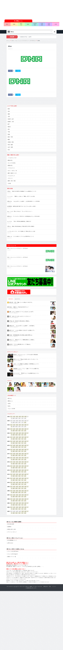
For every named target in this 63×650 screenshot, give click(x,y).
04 (19, 416)
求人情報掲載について (12, 540)
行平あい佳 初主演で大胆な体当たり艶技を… (19, 321)
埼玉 (9, 129)
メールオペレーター (12, 157)
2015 (8, 462)
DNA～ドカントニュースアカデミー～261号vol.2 (17, 266)
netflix (9, 403)
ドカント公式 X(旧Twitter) (13, 551)
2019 (8, 445)
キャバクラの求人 (12, 163)
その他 (9, 183)
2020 (8, 441)
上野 (9, 116)
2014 (8, 466)
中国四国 (42, 24)
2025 (8, 420)
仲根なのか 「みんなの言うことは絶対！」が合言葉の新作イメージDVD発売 (23, 201)
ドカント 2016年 (11, 408)
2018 (8, 449)
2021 (8, 437)
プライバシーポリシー (12, 531)
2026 (8, 416)
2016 (8, 457)
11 (21, 430)
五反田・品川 (11, 119)
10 (18, 430)
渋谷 (9, 111)
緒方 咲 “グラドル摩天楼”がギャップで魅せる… (20, 344)
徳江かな (10, 398)
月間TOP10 (10, 299)
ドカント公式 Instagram (13, 554)
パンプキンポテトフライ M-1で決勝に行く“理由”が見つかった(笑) (21, 231)
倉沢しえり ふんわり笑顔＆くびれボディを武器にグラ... (22, 330)
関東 (14, 24)
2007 (8, 495)
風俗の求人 (10, 160)
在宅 (56, 24)
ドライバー (10, 178)
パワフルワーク (11, 168)
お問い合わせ (10, 543)
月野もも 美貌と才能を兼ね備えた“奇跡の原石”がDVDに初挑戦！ (21, 226)
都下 (9, 124)
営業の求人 (10, 165)
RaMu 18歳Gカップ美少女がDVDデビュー (19, 307)
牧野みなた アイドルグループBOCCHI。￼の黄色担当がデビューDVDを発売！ (23, 216)
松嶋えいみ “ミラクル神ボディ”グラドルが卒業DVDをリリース (20, 236)
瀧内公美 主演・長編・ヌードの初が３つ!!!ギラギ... (21, 302)
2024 (8, 425)
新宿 (9, 108)
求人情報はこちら (18, 21)
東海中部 (21, 24)
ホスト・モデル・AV (12, 170)
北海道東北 (35, 24)
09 (16, 430)
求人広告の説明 (11, 524)
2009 (8, 486)
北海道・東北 (11, 142)
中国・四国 (10, 144)
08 (13, 430)
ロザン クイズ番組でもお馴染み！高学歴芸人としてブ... (26, 364)
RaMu (9, 406)
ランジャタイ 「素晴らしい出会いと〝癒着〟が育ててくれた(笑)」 (21, 196)
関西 (28, 24)
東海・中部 (10, 137)
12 (24, 422)
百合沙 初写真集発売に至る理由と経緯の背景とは (20, 335)
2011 (8, 478)
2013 (8, 470)
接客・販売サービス (12, 173)
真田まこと (10, 401)
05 (22, 416)
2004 (8, 507)
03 (16, 416)
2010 (8, 482)
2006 (8, 499)
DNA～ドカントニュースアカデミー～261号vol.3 (17, 257)
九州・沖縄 (10, 147)
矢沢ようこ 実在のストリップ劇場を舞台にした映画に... (22, 339)
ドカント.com (28, 586)
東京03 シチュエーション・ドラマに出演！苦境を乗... (25, 354)
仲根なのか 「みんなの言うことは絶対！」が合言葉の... (22, 325)
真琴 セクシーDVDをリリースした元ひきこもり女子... (21, 311)
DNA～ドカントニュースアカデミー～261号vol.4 (17, 248)
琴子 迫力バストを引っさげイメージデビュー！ (20, 316)
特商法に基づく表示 (12, 529)
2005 (8, 503)
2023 (8, 429)
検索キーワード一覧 (12, 556)
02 (13, 416)
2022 (8, 433)
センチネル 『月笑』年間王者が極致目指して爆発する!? (19, 221)
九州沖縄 (49, 24)
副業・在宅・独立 (12, 180)
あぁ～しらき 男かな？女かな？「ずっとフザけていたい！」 (20, 211)
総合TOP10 (17, 299)
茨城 (9, 134)
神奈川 (9, 126)
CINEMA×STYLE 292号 (25, 36)
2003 (8, 511)
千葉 (9, 131)
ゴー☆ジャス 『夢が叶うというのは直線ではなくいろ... (26, 373)
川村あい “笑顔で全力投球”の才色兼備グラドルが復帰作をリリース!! (21, 191)
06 (25, 416)
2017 (8, 453)
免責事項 (9, 526)
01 (10, 416)
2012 (8, 474)
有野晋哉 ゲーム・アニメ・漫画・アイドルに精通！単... (26, 368)
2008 (8, 490)
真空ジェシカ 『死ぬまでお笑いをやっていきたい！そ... (25, 359)
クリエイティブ (11, 175)
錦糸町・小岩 (11, 121)
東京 (7, 24)
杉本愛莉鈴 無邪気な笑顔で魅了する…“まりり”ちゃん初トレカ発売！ (21, 206)
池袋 (9, 114)
